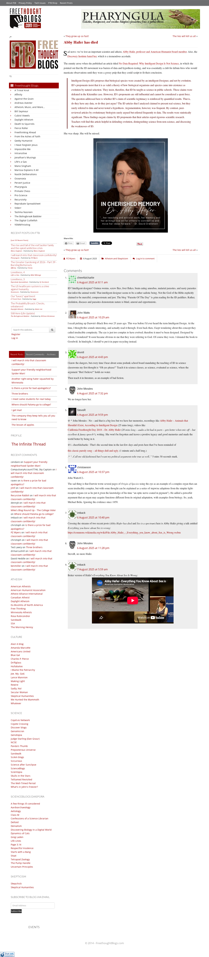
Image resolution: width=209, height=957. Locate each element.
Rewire (14, 684)
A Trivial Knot (22, 90)
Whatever (16, 703)
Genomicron (17, 731)
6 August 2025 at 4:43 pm (92, 357)
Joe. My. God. (18, 673)
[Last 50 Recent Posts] (19, 240)
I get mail (17, 410)
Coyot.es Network (20, 720)
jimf (13, 487)
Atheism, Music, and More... (30, 107)
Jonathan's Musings (25, 157)
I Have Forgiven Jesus (26, 144)
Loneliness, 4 (18, 272)
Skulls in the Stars (20, 775)
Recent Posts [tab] (16, 354)
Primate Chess (22, 191)
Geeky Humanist (23, 140)
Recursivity (20, 199)
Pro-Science (21, 195)
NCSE (14, 742)
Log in (14, 338)
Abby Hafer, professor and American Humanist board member (155, 51)
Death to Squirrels (24, 123)
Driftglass (16, 662)
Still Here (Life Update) (23, 313)
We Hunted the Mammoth (25, 699)
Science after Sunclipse (23, 764)
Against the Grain (24, 98)
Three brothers (20, 393)
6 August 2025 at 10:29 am (93, 317)
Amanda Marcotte (20, 647)
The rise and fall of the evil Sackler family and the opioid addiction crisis (32, 247)
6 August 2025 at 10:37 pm (93, 472)
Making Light (18, 681)
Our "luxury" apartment (23, 296)
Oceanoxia (20, 178)
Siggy (34, 299)
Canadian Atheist (20, 597)
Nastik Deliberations (26, 174)
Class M (15, 814)
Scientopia (16, 772)
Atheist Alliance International (27, 593)
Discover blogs (19, 727)
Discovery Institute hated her (81, 56)
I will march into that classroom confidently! (34, 255)
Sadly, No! (16, 688)
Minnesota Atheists (21, 612)
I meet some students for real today (31, 399)
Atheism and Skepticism (116, 258)
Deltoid (15, 822)
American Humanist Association (28, 590)
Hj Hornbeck (44, 282)
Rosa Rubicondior (20, 616)
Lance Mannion (19, 677)
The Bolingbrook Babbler (28, 216)
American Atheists (21, 586)
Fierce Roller (21, 128)
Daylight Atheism (24, 119)
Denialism (16, 826)
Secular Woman (19, 692)
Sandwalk (16, 619)
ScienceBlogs (18, 768)
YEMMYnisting (22, 224)
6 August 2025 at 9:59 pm (92, 415)
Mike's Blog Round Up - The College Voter (33, 510)
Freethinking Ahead (25, 132)
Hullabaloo (17, 666)
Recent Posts (66, 2)
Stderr (18, 207)
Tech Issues (40, 2)
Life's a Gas (21, 161)
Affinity (18, 94)
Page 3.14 (16, 844)
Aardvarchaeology (20, 807)
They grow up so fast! (77, 36)
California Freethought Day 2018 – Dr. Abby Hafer (94, 429)
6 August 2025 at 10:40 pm (93, 517)
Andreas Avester (23, 102)
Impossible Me (23, 149)
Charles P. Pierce (20, 658)
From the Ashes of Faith (27, 136)
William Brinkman (48, 316)
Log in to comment (145, 258)
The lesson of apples (23, 424)
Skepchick (16, 883)
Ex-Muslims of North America (27, 605)
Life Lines (16, 840)
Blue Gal (15, 655)
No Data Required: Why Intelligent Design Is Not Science (149, 63)
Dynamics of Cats (20, 833)
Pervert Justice (22, 182)
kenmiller (16, 565)
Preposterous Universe (23, 749)
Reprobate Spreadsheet (27, 203)
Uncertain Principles (22, 866)
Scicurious (16, 760)
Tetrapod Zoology (20, 859)
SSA (13, 623)
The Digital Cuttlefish (26, 220)
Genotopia (16, 735)
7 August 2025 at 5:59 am (92, 569)
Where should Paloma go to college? (31, 404)
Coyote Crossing (19, 723)
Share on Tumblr (95, 243)
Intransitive (21, 153)
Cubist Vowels (22, 115)
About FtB (11, 2)
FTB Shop (52, 2)
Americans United (20, 651)
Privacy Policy (25, 2)
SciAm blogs (17, 757)
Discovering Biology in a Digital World (31, 829)
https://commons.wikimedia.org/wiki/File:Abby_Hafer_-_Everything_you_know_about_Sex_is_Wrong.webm (124, 532)
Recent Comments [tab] (35, 354)
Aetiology (16, 811)
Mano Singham (23, 165)
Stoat (13, 855)
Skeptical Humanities (22, 696)
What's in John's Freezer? (24, 786)
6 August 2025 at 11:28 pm (93, 548)
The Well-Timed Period (23, 783)
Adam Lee (38, 309)
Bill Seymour (21, 111)
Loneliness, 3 (18, 279)
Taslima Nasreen (24, 212)
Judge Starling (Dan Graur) (25, 738)
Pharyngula (21, 186)
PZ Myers (34, 258)
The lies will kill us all (184, 36)
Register (15, 334)
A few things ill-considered (25, 803)
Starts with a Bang (21, 851)
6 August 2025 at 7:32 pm (92, 393)
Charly (30, 268)
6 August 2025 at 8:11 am (92, 282)
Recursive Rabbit (20, 495)
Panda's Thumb (19, 746)
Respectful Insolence (22, 848)
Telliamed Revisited (21, 779)
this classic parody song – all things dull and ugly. (93, 450)
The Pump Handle (20, 863)
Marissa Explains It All (27, 170)
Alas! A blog (17, 644)
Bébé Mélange (36, 275)
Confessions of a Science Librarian (29, 818)
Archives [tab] (51, 354)
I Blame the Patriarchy (23, 669)
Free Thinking (18, 608)
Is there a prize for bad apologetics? (31, 388)
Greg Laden (17, 837)
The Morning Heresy (22, 627)
